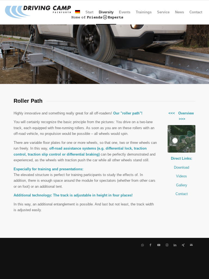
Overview (186, 113)
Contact (182, 194)
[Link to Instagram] (167, 245)
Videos (181, 176)
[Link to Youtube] (159, 245)
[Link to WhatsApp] (142, 245)
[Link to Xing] (183, 245)
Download (181, 167)
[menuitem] (77, 12)
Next (204, 54)
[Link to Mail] (191, 245)
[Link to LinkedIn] (175, 245)
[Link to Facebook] (150, 245)
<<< (171, 113)
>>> (182, 119)
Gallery (181, 185)
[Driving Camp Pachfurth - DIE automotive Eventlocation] (64, 12)
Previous (5, 54)
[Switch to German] (77, 12)
